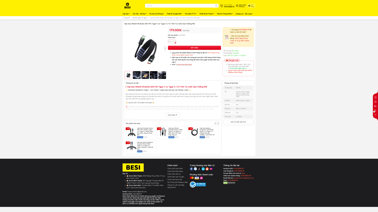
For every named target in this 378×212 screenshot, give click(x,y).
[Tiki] (203, 168)
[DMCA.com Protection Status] (229, 183)
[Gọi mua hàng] (375, 97)
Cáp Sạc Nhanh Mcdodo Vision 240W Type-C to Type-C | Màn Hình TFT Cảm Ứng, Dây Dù (175, 131)
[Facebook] (191, 168)
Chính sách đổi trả (174, 174)
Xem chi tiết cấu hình (238, 122)
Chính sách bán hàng (175, 171)
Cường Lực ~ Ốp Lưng (243, 14)
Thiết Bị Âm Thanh (206, 14)
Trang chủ (127, 18)
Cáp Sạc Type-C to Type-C (140, 18)
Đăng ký (241, 6)
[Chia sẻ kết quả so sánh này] (375, 114)
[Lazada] (211, 168)
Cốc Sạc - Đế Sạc (139, 14)
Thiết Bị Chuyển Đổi (174, 14)
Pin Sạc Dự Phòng (156, 14)
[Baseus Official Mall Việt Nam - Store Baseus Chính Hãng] (127, 5)
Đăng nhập (242, 5)
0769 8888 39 (137, 194)
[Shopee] (207, 168)
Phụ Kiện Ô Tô (190, 14)
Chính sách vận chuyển (175, 177)
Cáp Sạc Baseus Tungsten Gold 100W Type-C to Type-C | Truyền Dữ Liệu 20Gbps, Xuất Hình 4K (207, 131)
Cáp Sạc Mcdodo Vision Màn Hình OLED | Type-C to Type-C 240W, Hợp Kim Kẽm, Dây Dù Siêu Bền (145, 131)
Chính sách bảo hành (175, 169)
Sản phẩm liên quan (133, 123)
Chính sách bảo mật (174, 179)
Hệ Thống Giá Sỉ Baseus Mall (177, 182)
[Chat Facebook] (375, 101)
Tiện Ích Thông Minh (224, 14)
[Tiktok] (199, 168)
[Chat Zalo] (375, 106)
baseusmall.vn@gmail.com (137, 192)
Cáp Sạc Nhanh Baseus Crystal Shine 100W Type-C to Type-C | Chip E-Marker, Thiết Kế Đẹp (145, 146)
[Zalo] (195, 168)
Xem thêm (172, 115)
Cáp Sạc (126, 14)
